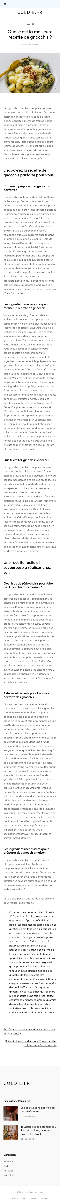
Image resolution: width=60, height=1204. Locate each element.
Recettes (30, 24)
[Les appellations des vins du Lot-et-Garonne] (10, 1114)
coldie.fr (30, 12)
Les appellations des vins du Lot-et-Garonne (38, 1109)
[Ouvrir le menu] (5, 4)
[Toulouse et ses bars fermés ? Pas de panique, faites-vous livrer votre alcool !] (10, 1133)
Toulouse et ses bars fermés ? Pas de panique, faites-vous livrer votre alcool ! (38, 1130)
